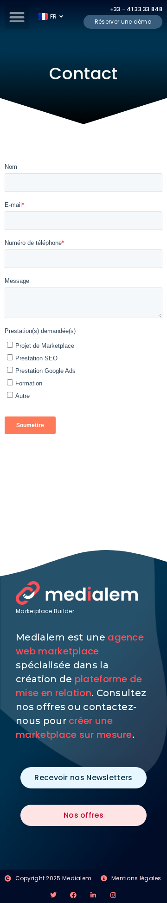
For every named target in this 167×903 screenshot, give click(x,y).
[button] (17, 17)
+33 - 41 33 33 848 (136, 9)
